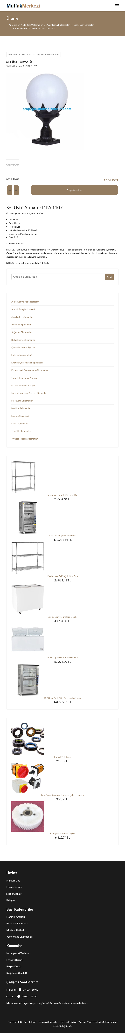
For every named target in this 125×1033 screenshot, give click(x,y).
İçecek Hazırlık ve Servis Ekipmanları (29, 393)
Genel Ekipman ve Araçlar (24, 377)
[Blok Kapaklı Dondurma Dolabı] (62, 639)
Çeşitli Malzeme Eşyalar (23, 347)
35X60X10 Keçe (62, 757)
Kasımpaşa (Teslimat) (18, 953)
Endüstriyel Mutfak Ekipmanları (27, 362)
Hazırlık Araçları (15, 916)
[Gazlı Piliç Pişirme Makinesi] (62, 517)
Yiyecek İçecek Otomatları (24, 438)
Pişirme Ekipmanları (21, 324)
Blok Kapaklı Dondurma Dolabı (63, 657)
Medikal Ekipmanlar (21, 408)
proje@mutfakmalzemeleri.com (70, 1003)
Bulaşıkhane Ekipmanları (23, 339)
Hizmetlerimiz (14, 886)
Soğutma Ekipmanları (21, 332)
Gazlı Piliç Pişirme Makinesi (62, 535)
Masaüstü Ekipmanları (22, 400)
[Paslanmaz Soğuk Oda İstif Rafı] (62, 477)
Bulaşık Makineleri (17, 923)
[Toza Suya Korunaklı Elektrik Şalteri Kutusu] (62, 778)
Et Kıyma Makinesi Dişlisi (62, 833)
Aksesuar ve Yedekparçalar (25, 301)
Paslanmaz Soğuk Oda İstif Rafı (62, 494)
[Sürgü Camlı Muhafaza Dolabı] (62, 599)
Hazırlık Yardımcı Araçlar (23, 385)
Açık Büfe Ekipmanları (22, 317)
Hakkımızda (13, 880)
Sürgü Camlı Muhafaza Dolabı (62, 616)
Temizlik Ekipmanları (21, 431)
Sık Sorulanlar (13, 893)
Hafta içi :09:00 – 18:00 (22, 989)
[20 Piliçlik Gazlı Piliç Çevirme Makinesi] (62, 680)
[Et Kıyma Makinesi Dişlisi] (62, 816)
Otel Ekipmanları (19, 423)
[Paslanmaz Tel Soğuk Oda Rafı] (62, 558)
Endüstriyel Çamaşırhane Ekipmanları (30, 370)
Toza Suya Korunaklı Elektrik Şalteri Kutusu (62, 795)
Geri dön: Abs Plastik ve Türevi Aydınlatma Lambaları (33, 54)
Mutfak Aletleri (15, 930)
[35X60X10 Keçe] (62, 739)
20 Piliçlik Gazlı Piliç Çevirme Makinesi (62, 698)
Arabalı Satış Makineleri (23, 309)
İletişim (10, 900)
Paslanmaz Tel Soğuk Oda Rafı (62, 576)
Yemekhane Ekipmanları (19, 936)
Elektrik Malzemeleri (21, 355)
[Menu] (117, 6)
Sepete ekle (74, 189)
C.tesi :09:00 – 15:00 (21, 996)
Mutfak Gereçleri (20, 416)
